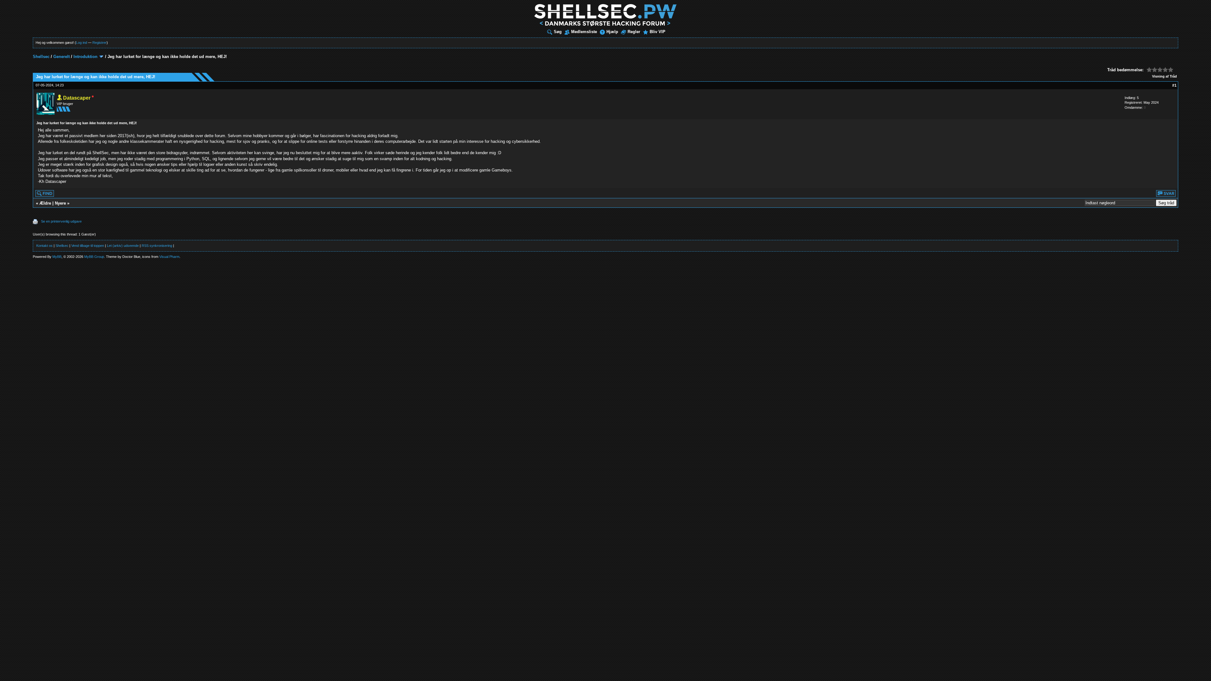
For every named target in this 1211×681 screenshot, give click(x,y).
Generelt (61, 56)
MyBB (56, 257)
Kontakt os (44, 245)
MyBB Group (94, 257)
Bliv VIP (657, 31)
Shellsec (41, 56)
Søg (558, 31)
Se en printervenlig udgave (61, 221)
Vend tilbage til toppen (87, 245)
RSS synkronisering (157, 245)
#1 (1174, 85)
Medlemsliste (584, 31)
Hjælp (612, 31)
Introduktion (85, 56)
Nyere (60, 203)
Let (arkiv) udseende (123, 245)
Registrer (99, 42)
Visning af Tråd (1164, 76)
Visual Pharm (169, 257)
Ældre (45, 203)
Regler (634, 31)
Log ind (81, 42)
